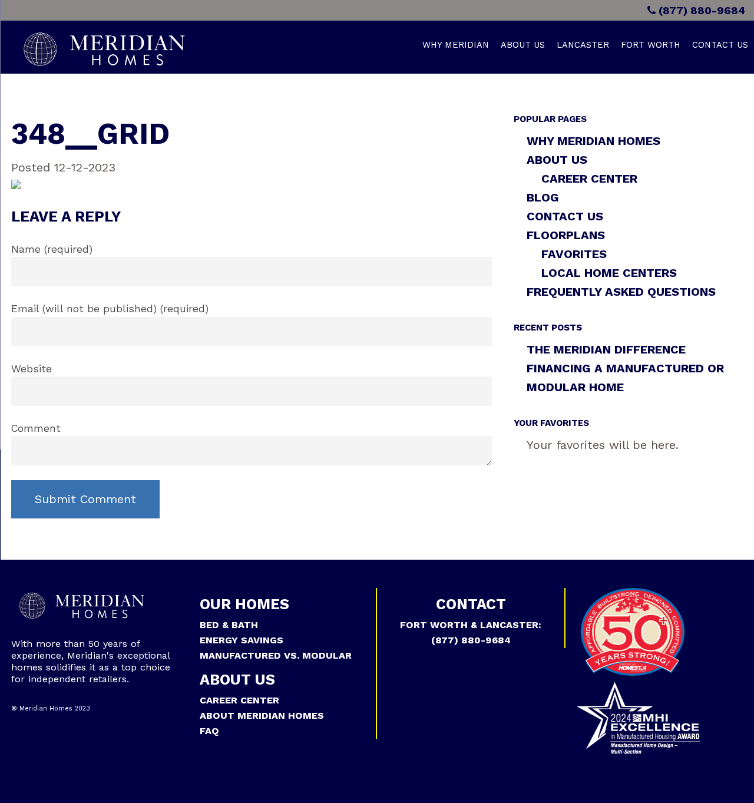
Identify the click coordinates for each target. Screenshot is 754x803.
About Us (523, 44)
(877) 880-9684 (700, 10)
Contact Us (720, 44)
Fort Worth (650, 44)
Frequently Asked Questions (621, 292)
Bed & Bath (229, 624)
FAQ (209, 730)
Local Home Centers (609, 273)
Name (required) (51, 249)
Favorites (574, 254)
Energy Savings (241, 640)
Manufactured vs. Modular (276, 655)
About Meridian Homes (262, 715)
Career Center (589, 178)
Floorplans (566, 235)
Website (31, 369)
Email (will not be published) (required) (110, 309)
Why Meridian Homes (593, 141)
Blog (543, 197)
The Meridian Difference (606, 349)
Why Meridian (455, 44)
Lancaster (583, 44)
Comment (36, 428)
